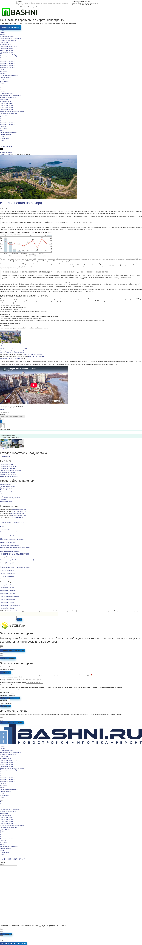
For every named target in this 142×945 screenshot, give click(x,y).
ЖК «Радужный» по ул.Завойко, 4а (11, 358)
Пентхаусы (3, 69)
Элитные (16, 563)
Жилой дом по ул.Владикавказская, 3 (12, 351)
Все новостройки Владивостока (10, 498)
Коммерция (3, 71)
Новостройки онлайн (6, 52)
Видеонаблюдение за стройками (10, 470)
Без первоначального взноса (9, 75)
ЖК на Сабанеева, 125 (19, 509)
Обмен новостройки (6, 50)
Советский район (5, 484)
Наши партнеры (5, 529)
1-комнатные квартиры (7, 62)
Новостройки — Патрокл (7, 593)
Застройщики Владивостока (15, 566)
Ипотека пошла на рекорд (21, 202)
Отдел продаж (4, 81)
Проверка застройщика (7, 468)
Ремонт (2, 79)
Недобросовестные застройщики (10, 38)
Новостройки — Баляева (8, 585)
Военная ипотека (5, 77)
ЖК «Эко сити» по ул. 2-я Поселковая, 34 (13, 353)
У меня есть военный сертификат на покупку (106, 687)
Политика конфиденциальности (10, 535)
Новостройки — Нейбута (8, 590)
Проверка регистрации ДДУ (8, 56)
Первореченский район (7, 486)
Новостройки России (6, 48)
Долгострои (3, 499)
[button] (71, 86)
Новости (2, 34)
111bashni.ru (16, 611)
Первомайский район (7, 492)
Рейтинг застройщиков (7, 36)
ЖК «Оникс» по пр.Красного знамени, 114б (14, 349)
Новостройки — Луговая (7, 588)
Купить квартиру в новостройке (10, 579)
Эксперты (3, 33)
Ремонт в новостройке (7, 576)
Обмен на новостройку (7, 570)
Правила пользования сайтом (9, 532)
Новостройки (4, 42)
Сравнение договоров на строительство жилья (15, 547)
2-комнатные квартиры (7, 64)
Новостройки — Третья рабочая (10, 605)
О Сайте (2, 526)
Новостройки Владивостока (8, 46)
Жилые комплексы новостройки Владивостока (14, 552)
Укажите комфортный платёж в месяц (13, 682)
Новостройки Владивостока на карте (11, 557)
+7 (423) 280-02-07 (6, 147)
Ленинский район (5, 490)
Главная (2, 31)
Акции (2, 83)
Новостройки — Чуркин (7, 599)
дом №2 (33, 354)
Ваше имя (3, 700)
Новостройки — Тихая (7, 602)
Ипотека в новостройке (7, 573)
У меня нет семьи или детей (9, 690)
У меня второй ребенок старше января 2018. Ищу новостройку (68, 687)
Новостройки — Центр (7, 608)
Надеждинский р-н (6, 496)
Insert (19, 619)
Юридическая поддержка (8, 542)
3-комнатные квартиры (7, 65)
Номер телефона (5, 703)
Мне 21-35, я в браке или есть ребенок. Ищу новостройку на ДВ (23, 687)
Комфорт (9, 563)
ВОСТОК (36, 356)
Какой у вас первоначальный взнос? (12, 680)
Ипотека (2, 73)
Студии (2, 60)
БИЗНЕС (42, 356)
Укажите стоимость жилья (9, 677)
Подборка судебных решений (9, 545)
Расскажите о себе (6, 685)
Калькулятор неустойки (7, 472)
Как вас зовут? (5, 667)
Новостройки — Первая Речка (9, 596)
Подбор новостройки (6, 464)
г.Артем (2, 494)
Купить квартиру (5, 58)
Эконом (2, 563)
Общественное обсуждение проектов (12, 54)
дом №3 (39, 354)
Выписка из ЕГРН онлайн (8, 40)
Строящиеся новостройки (23, 560)
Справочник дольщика (12, 538)
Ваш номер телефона (7, 669)
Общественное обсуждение (9, 476)
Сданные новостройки (7, 560)
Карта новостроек (5, 44)
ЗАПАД (30, 356)
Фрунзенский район (6, 488)
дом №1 (27, 354)
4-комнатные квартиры (7, 67)
